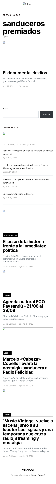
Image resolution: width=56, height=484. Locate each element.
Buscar (6, 108)
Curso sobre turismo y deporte (18, 193)
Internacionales (10, 235)
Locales (7, 353)
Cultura (7, 295)
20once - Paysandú (38, 475)
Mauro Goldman (9, 266)
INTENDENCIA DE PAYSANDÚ (19, 145)
